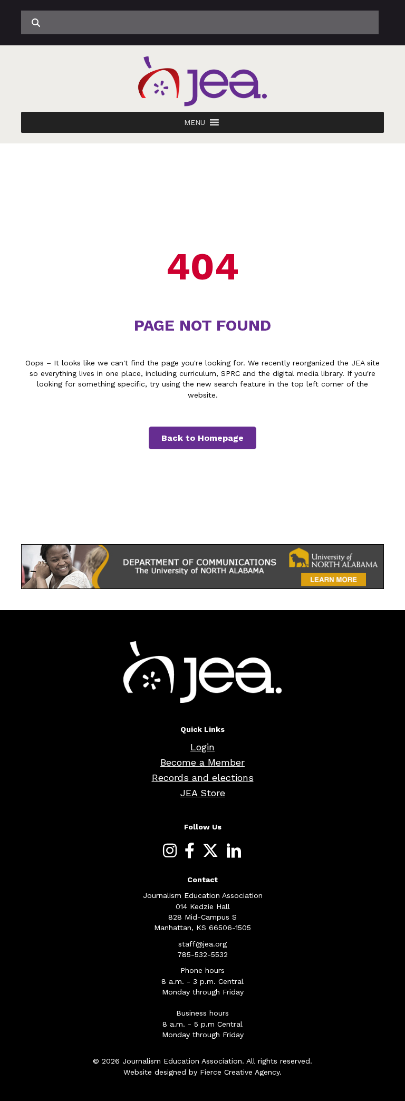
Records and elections (203, 777)
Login (202, 746)
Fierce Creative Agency (239, 1072)
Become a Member (202, 762)
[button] (194, 122)
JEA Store (202, 792)
